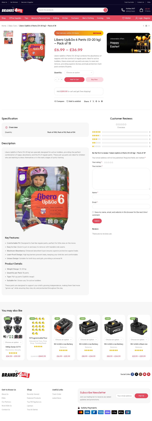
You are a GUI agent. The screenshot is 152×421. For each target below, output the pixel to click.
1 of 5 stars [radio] (105, 162)
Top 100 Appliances (34, 402)
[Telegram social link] (101, 101)
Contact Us (6, 410)
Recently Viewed (33, 394)
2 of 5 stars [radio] (107, 162)
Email (95, 202)
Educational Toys (36, 341)
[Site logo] (12, 10)
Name (95, 192)
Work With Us (7, 406)
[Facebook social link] (90, 101)
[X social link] (93, 101)
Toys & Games (32, 410)
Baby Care (13, 26)
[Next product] (149, 26)
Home (4, 26)
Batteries (63, 347)
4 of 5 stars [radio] (110, 162)
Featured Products (34, 398)
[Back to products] (146, 26)
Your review (97, 166)
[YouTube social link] (144, 374)
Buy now (94, 79)
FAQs (4, 398)
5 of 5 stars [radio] (112, 162)
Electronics (10, 350)
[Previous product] (143, 26)
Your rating (97, 162)
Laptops (30, 406)
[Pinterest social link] (96, 101)
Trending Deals (40, 343)
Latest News (56, 398)
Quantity (58, 73)
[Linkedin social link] (99, 101)
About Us (5, 394)
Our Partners (6, 402)
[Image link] (16, 374)
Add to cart (74, 79)
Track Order (56, 394)
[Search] (105, 10)
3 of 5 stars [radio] (109, 162)
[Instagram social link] (140, 374)
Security (18, 350)
